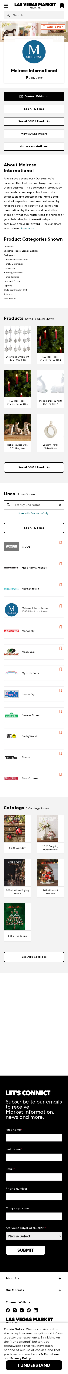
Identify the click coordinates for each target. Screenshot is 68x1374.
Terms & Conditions (45, 1354)
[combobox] (34, 15)
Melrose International (35, 608)
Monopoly (28, 630)
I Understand (34, 1365)
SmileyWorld (29, 736)
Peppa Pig (28, 694)
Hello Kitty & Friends (34, 567)
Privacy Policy (20, 1358)
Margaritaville (30, 588)
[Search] (8, 15)
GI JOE (26, 546)
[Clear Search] (61, 505)
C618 (31, 77)
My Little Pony (30, 673)
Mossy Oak (28, 651)
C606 (39, 77)
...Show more (26, 228)
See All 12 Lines (34, 109)
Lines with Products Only (33, 513)
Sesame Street (31, 715)
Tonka (26, 757)
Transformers (30, 778)
